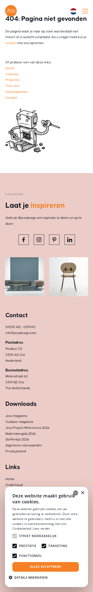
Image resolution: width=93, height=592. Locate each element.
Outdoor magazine (19, 422)
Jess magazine (16, 416)
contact (11, 43)
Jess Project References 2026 (27, 428)
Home (9, 68)
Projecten (12, 80)
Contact (11, 98)
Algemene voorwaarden (23, 445)
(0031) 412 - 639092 (20, 327)
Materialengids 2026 (20, 434)
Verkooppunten (16, 92)
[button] (30, 577)
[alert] (46, 537)
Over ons (12, 86)
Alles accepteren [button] (45, 567)
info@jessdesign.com (20, 333)
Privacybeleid (15, 451)
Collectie (12, 74)
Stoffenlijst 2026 (17, 439)
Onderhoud (14, 485)
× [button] (82, 493)
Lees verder (41, 528)
